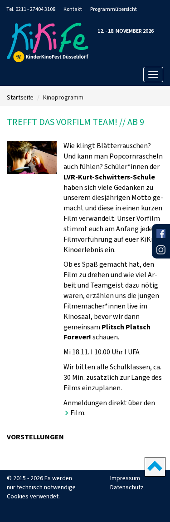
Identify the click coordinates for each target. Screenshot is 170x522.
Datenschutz (127, 487)
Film (77, 413)
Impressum (125, 478)
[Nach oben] (155, 467)
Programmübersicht (113, 9)
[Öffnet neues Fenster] (160, 234)
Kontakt (72, 9)
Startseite (20, 97)
